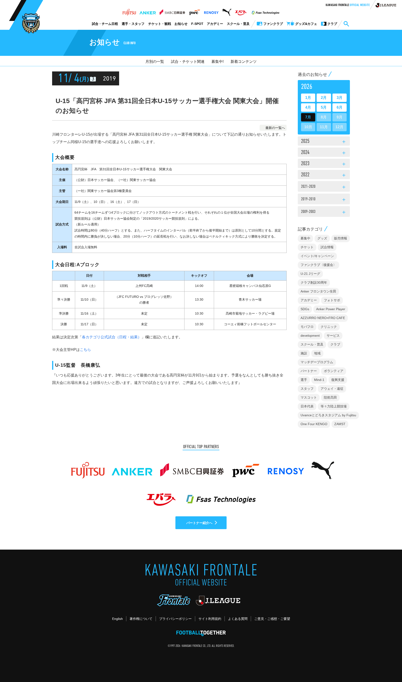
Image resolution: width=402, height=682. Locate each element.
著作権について (141, 619)
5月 (324, 107)
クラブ (335, 344)
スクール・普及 (238, 24)
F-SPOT (197, 24)
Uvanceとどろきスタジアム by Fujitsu (328, 415)
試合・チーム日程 (105, 24)
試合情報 (327, 247)
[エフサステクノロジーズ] (265, 11)
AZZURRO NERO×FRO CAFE (323, 318)
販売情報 (340, 238)
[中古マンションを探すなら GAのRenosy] (211, 11)
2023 (324, 164)
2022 (324, 175)
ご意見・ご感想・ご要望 (272, 619)
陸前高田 (330, 397)
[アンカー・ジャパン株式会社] (147, 11)
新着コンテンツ (244, 62)
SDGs (305, 309)
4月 (308, 107)
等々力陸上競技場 (334, 406)
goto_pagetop (387, 665)
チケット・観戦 (159, 24)
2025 (324, 142)
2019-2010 (324, 200)
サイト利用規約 (209, 619)
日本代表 (307, 406)
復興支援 (337, 380)
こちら (85, 350)
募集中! (217, 62)
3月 (339, 98)
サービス (333, 335)
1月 (308, 98)
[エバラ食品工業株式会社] (240, 11)
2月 (324, 98)
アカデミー (215, 24)
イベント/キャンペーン (317, 256)
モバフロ (307, 327)
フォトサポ (332, 300)
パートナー (309, 371)
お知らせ (181, 24)
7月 (308, 117)
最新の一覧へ (275, 128)
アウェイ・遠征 (332, 388)
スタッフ (307, 388)
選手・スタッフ (133, 24)
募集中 (305, 238)
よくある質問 (238, 619)
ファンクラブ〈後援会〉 (318, 265)
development (310, 335)
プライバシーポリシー (175, 619)
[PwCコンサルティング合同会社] (194, 11)
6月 (339, 107)
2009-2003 (324, 212)
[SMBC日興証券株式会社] (172, 11)
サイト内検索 (346, 24)
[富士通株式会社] (129, 11)
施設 (304, 353)
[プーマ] (226, 11)
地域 (317, 353)
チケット (307, 247)
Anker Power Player (330, 309)
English (117, 619)
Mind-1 (319, 380)
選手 (304, 380)
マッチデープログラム (317, 362)
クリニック (329, 327)
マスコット (309, 397)
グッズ (322, 238)
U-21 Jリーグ (310, 273)
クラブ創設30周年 (314, 282)
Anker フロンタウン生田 (318, 291)
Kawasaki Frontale (348, 5)
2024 (324, 153)
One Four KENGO (314, 424)
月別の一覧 (154, 62)
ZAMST (339, 424)
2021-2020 (324, 187)
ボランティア (333, 371)
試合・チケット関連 (187, 62)
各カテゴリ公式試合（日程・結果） (111, 337)
